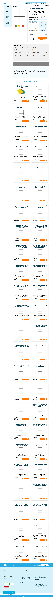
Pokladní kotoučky (22, 582)
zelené (37, 8)
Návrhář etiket (43, 30)
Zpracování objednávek (37, 572)
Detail (24, 120)
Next (25, 26)
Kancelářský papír (29, 577)
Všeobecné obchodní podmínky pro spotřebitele (40, 577)
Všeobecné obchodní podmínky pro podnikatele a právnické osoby (41, 579)
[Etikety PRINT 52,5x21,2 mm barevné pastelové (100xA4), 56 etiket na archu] (19, 16)
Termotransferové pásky (22, 578)
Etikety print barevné (21, 5)
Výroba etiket (6, 579)
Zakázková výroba (29, 578)
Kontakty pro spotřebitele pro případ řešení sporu (41, 585)
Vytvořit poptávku (44, 565)
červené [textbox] (37, 19)
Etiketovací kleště (22, 577)
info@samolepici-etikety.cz (28, 565)
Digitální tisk (21, 576)
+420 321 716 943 (17, 565)
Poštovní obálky (29, 576)
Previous (13, 26)
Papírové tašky (29, 572)
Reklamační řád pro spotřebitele (38, 580)
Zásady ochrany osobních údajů (38, 576)
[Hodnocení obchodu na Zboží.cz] (7, 587)
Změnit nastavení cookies (38, 588)
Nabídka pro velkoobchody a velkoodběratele (40, 586)
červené (30, 8)
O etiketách (5, 578)
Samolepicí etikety (15, 5)
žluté (33, 8)
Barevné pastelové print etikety (28, 5)
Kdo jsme (5, 572)
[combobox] (41, 19)
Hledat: (27, 3)
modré (41, 8)
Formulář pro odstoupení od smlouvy (39, 584)
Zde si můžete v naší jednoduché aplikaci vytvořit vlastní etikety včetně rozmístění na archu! (26, 587)
